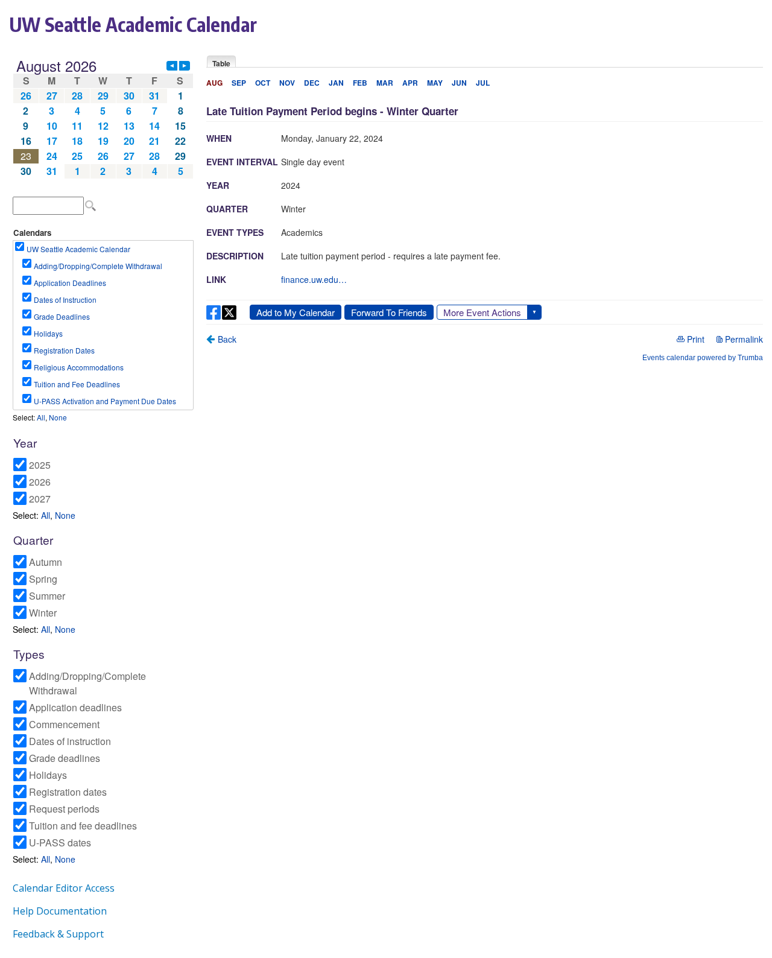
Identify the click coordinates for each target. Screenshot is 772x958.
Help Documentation (60, 911)
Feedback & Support (58, 934)
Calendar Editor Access (64, 888)
